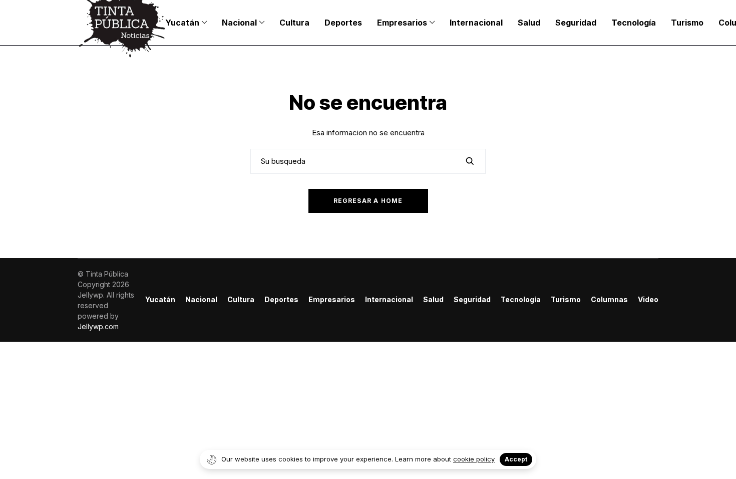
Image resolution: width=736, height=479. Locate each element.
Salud (433, 300)
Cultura (240, 300)
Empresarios (331, 300)
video (648, 300)
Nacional (201, 300)
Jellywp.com (98, 326)
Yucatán (160, 300)
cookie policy (474, 459)
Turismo (566, 300)
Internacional (389, 300)
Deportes (281, 300)
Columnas (609, 300)
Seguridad (472, 300)
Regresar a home (368, 200)
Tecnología (521, 300)
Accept (516, 459)
